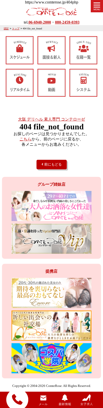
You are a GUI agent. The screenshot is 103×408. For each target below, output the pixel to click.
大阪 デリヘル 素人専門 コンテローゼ (51, 119)
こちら (26, 139)
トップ (16, 28)
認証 (6, 28)
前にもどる (52, 164)
